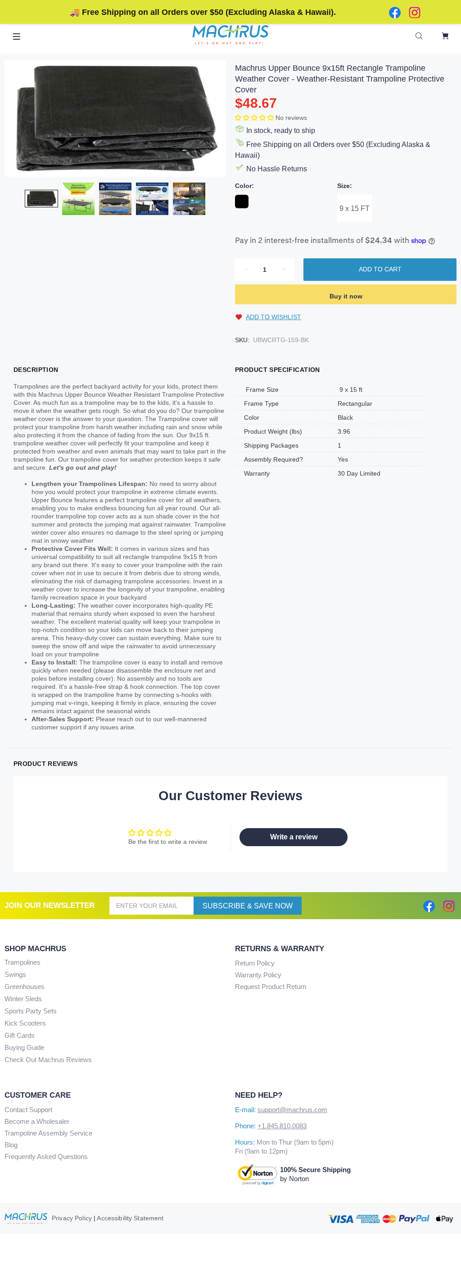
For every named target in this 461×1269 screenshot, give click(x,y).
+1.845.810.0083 (282, 1126)
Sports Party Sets (31, 1011)
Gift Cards (20, 1035)
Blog (11, 1145)
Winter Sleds (23, 999)
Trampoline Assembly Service (48, 1133)
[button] (255, 117)
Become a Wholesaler (37, 1121)
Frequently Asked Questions (46, 1156)
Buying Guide (24, 1047)
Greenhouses (25, 986)
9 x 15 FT (354, 208)
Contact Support (28, 1109)
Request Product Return (270, 986)
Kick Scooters (25, 1023)
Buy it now (346, 296)
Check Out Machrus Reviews (48, 1059)
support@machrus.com (292, 1109)
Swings (15, 974)
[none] (41, 198)
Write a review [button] (293, 837)
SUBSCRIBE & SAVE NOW (248, 906)
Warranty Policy (258, 975)
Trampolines (23, 962)
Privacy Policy (72, 1218)
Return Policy (255, 963)
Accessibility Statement (130, 1218)
